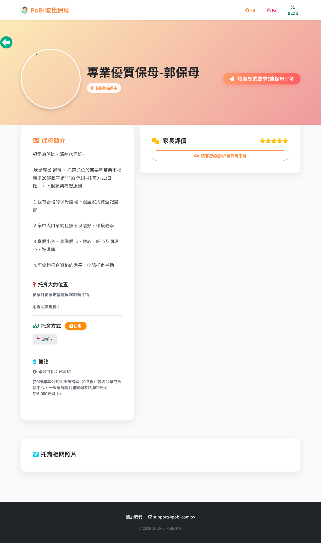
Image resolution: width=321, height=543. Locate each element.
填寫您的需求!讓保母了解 (265, 78)
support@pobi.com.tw (174, 517)
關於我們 (134, 517)
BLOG (293, 13)
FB (252, 10)
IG (273, 10)
